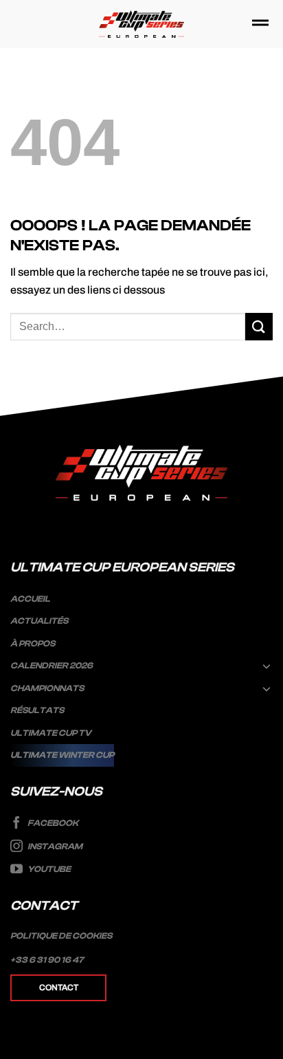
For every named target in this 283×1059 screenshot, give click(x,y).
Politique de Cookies (61, 936)
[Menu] (260, 23)
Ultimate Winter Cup (62, 755)
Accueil (30, 599)
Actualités (39, 621)
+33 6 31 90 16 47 (47, 960)
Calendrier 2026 (51, 665)
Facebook (52, 823)
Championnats (47, 688)
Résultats (37, 710)
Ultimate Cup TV (50, 733)
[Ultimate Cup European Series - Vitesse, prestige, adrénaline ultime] (142, 24)
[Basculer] (267, 665)
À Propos (32, 643)
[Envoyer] (259, 326)
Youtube (48, 870)
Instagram (54, 846)
